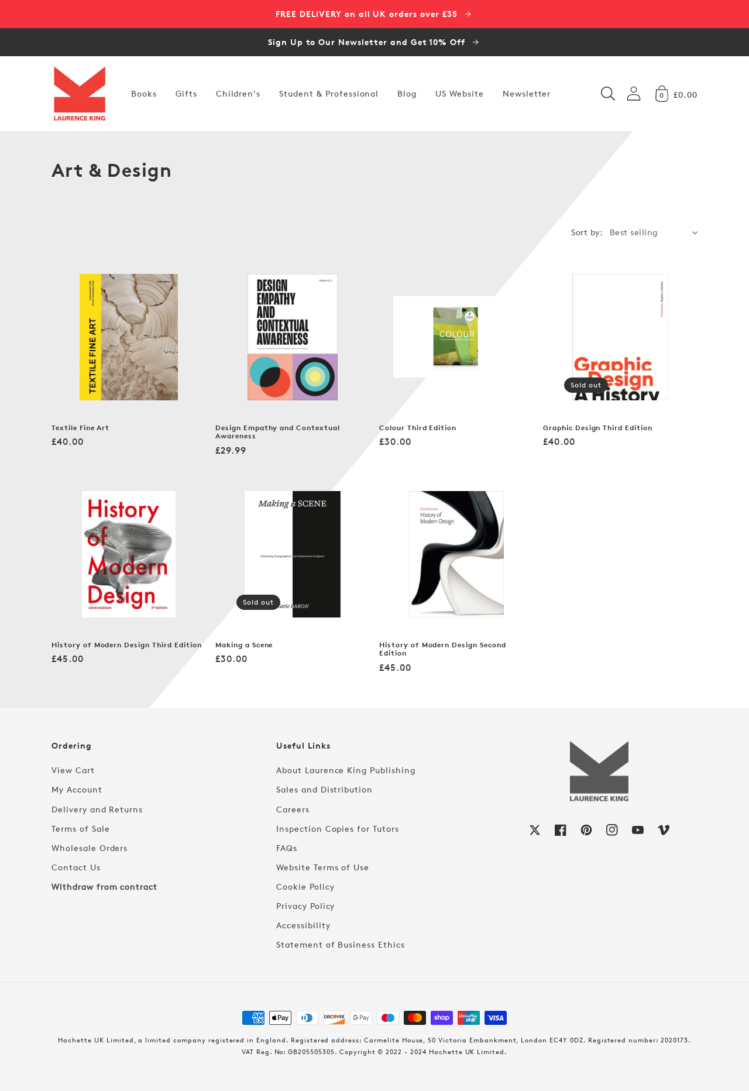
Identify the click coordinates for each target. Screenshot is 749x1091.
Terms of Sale (80, 828)
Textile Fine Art (80, 428)
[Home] (79, 94)
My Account (76, 789)
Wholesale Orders (89, 848)
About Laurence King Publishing (345, 770)
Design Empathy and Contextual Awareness (277, 432)
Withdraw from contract (104, 886)
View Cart (73, 770)
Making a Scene (244, 645)
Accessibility (303, 925)
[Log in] (634, 93)
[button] (608, 93)
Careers (293, 809)
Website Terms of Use (322, 867)
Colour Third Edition (417, 428)
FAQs (286, 848)
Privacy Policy (305, 906)
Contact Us (76, 867)
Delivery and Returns (97, 809)
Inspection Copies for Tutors (337, 828)
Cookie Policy (305, 886)
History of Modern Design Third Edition (126, 645)
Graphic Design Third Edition (597, 428)
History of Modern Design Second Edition (442, 649)
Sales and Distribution (324, 789)
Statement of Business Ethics (340, 944)
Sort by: (587, 232)
